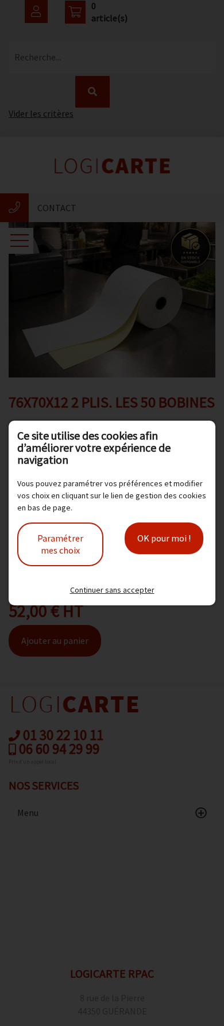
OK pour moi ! (164, 538)
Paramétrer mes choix (60, 544)
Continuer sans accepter (112, 590)
